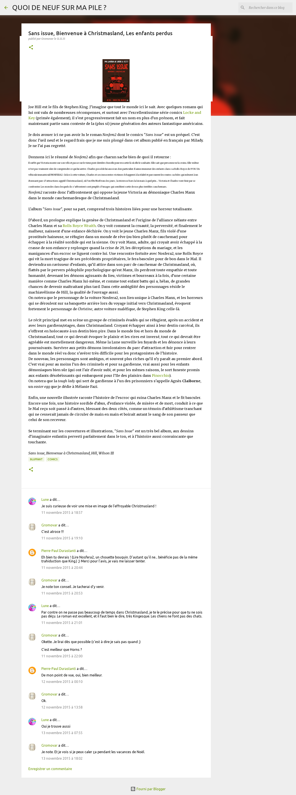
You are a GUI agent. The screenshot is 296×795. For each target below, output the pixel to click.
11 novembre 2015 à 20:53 (62, 593)
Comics (53, 459)
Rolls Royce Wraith (79, 226)
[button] (31, 48)
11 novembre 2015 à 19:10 (62, 538)
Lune (45, 499)
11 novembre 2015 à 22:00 (62, 656)
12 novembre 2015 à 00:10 (62, 682)
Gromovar (49, 525)
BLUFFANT (36, 459)
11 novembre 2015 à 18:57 (62, 512)
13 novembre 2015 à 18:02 (62, 758)
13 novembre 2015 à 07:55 (62, 733)
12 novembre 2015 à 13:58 (62, 707)
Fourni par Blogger (151, 789)
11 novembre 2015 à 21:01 (62, 623)
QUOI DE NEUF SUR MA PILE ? (59, 7)
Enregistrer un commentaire (50, 769)
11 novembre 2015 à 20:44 (62, 568)
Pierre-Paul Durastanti (58, 551)
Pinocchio (160, 375)
